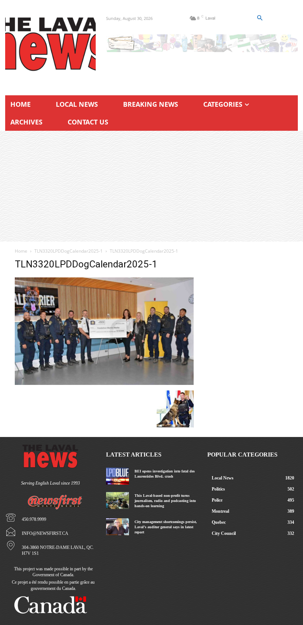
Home (21, 251)
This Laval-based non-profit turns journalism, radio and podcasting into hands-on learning (165, 500)
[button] (259, 18)
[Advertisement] (151, 186)
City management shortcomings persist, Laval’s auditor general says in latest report (166, 527)
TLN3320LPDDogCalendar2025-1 (68, 251)
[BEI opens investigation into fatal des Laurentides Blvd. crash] (117, 476)
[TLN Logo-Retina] (50, 44)
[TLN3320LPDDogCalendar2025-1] (104, 383)
